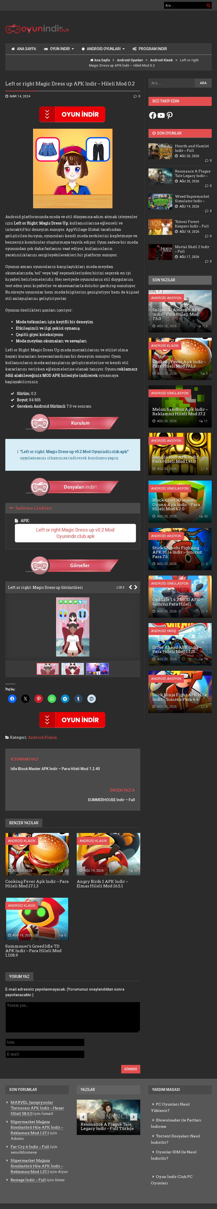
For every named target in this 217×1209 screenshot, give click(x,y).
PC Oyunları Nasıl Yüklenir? (170, 1107)
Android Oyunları (104, 49)
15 (205, 659)
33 (135, 871)
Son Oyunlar (169, 133)
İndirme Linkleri (34, 508)
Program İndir (153, 49)
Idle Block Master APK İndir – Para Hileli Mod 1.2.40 (55, 769)
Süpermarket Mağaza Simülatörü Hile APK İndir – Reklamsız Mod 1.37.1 (37, 1127)
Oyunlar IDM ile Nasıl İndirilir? (174, 1155)
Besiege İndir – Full (28, 1180)
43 (205, 516)
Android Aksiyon (166, 298)
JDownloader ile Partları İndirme (176, 1123)
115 (204, 326)
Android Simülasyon (169, 393)
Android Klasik (161, 60)
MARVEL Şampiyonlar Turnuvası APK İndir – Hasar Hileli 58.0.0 (37, 1108)
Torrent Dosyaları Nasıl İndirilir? (175, 1139)
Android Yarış (163, 631)
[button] (73, 668)
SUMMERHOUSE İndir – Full (111, 800)
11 (205, 421)
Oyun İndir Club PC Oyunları (172, 1180)
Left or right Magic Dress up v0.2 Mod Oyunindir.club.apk (75, 533)
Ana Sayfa (26, 49)
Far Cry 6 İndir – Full (30, 1147)
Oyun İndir (60, 49)
